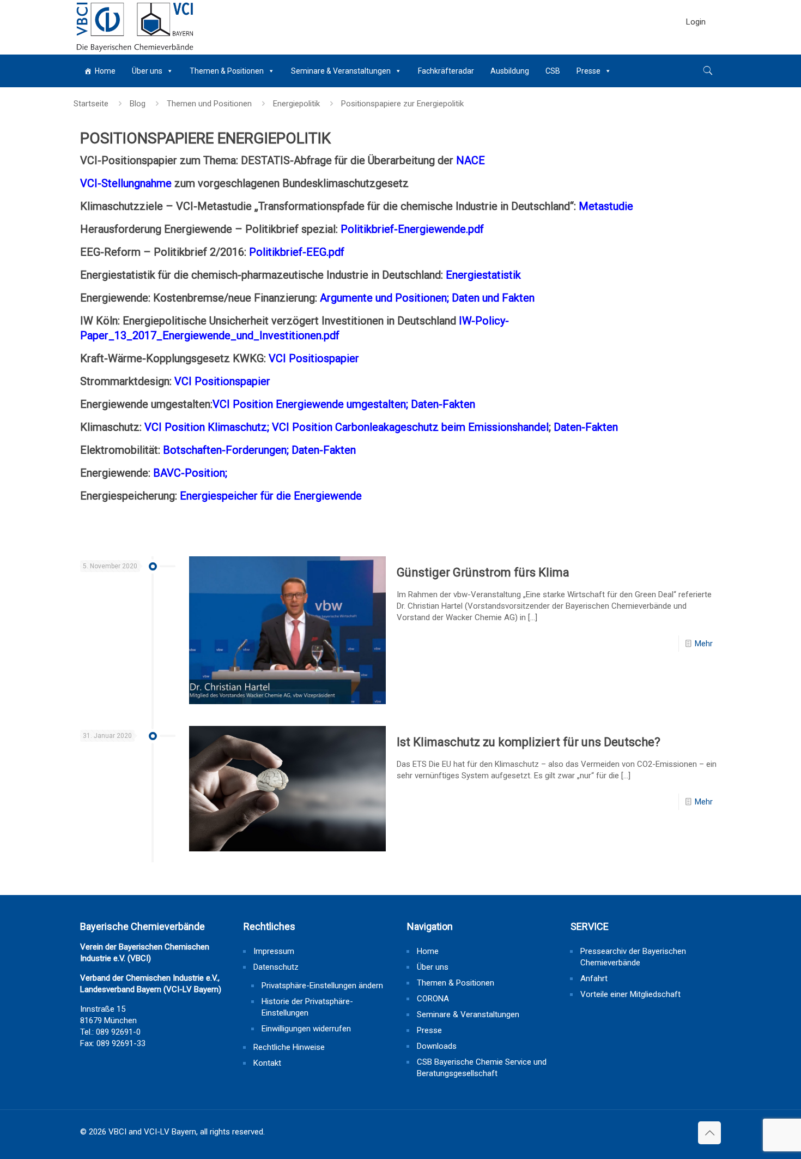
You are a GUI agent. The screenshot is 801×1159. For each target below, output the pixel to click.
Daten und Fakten (493, 297)
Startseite (91, 104)
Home (105, 71)
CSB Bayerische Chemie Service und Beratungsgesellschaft (482, 1067)
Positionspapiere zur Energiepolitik (402, 104)
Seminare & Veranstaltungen (341, 71)
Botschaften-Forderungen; (227, 450)
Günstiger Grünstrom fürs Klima (483, 572)
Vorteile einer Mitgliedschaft (630, 994)
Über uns (147, 71)
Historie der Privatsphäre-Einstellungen (307, 1007)
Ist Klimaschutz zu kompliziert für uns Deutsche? (528, 742)
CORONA (433, 999)
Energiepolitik (296, 104)
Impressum (273, 951)
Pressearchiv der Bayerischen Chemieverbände (633, 957)
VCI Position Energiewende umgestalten (309, 404)
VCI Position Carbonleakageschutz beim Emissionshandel (410, 427)
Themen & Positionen (227, 71)
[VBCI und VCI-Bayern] (135, 27)
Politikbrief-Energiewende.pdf (412, 229)
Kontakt (267, 1063)
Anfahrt (594, 978)
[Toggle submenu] (696, 49)
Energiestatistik (483, 274)
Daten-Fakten (443, 404)
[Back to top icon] (709, 1132)
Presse (588, 71)
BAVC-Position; (190, 472)
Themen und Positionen (209, 104)
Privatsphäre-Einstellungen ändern (322, 985)
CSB (552, 71)
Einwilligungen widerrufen (306, 1029)
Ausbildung (509, 71)
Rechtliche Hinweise (289, 1047)
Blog (137, 104)
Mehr (704, 643)
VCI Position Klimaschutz (205, 427)
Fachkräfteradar (446, 71)
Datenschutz (276, 967)
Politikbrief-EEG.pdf (296, 252)
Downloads (437, 1046)
